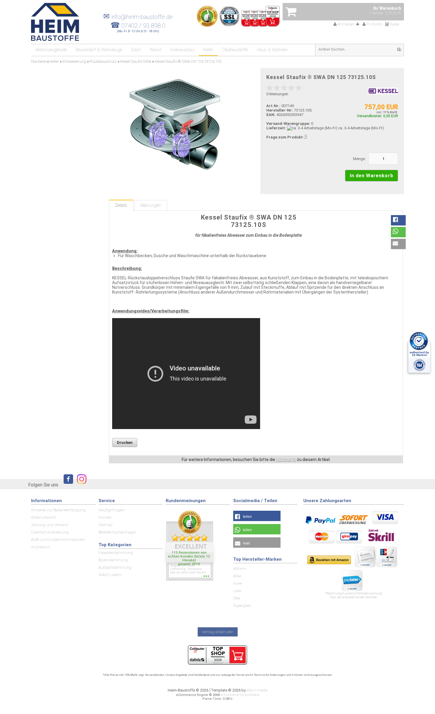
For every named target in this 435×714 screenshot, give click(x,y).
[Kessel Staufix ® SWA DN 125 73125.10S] (180, 124)
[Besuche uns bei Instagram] (80, 484)
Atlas (237, 576)
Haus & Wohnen (272, 49)
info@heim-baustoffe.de (138, 16)
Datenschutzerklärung (50, 532)
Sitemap (105, 525)
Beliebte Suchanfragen (117, 532)
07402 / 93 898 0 (143, 25)
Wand (155, 49)
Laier (237, 591)
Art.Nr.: (273, 106)
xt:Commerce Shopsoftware (240, 695)
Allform (239, 568)
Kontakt (105, 517)
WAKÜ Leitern (110, 575)
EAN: (271, 114)
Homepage (286, 459)
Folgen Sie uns (43, 485)
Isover (238, 583)
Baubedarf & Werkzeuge (99, 49)
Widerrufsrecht (43, 517)
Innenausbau (182, 49)
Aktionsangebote (51, 49)
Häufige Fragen (112, 510)
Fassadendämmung (116, 552)
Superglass (242, 605)
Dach (136, 49)
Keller (208, 49)
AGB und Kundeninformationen (58, 539)
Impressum (40, 547)
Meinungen (151, 205)
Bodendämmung (113, 560)
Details (121, 205)
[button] (398, 220)
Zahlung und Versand (49, 525)
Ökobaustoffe (235, 49)
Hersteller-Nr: (279, 110)
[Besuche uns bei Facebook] (67, 484)
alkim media (257, 690)
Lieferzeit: (276, 128)
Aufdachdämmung (115, 567)
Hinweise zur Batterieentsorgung (58, 510)
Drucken (125, 442)
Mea (236, 598)
